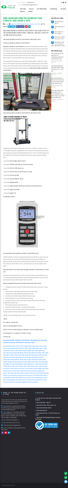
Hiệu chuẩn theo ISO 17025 (11, 346)
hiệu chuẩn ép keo (29, 364)
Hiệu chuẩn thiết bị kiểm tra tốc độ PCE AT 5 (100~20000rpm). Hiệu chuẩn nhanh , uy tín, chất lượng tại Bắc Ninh (57, 94)
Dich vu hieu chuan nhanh (15, 366)
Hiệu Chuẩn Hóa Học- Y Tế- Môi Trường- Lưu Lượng (47, 413)
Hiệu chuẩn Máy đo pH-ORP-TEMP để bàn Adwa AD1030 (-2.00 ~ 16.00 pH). (57, 68)
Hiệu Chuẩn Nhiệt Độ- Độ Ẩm (43, 407)
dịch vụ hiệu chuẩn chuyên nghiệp (21, 350)
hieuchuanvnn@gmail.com (30, 5)
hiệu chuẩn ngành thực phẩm (32, 353)
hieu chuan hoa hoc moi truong (30, 375)
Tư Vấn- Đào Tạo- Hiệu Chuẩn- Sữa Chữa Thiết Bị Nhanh (48, 399)
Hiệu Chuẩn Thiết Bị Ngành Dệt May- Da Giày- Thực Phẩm (25, 24)
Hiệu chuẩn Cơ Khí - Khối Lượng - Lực (46, 405)
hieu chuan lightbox (21, 382)
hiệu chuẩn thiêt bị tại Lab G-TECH (18, 348)
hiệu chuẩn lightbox (17, 364)
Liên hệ (30, 11)
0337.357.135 (16, 422)
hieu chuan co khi (27, 373)
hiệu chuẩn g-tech (34, 348)
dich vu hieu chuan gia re (36, 377)
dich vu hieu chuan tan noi (31, 366)
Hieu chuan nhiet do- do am (20, 377)
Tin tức (62, 9)
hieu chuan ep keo (33, 382)
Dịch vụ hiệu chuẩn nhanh (27, 346)
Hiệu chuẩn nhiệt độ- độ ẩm (15, 359)
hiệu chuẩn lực (39, 355)
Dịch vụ (31, 9)
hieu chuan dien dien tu (14, 373)
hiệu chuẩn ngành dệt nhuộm (15, 353)
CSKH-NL (22, 11)
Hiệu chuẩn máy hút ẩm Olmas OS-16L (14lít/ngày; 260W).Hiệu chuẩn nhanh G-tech (57, 56)
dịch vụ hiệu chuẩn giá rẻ (31, 359)
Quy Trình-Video (42, 9)
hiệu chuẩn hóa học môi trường (21, 357)
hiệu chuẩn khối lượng (28, 355)
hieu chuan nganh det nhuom (22, 371)
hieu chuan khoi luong (39, 373)
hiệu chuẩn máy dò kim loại (33, 362)
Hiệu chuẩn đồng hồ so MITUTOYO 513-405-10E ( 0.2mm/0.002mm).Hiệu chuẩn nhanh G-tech (58, 81)
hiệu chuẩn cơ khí (16, 355)
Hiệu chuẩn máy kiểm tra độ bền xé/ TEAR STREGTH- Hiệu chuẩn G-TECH (22, 340)
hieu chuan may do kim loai (35, 380)
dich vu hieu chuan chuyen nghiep (31, 368)
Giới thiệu (23, 9)
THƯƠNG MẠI (53, 9)
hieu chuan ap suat (15, 375)
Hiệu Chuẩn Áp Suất (41, 410)
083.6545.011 (31, 2)
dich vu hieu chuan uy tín (13, 368)
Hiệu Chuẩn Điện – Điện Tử (43, 402)
